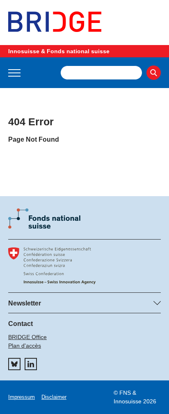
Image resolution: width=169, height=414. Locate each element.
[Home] (84, 21)
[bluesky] (14, 364)
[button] (14, 72)
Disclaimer (53, 397)
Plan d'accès (24, 345)
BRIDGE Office (27, 337)
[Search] (153, 73)
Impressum (21, 397)
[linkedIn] (31, 364)
